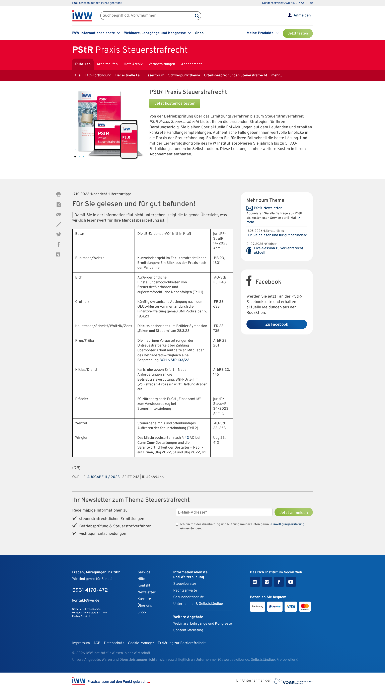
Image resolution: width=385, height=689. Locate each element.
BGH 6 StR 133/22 (174, 360)
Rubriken (83, 64)
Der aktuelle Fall (128, 75)
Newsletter (147, 592)
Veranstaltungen (162, 64)
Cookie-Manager (141, 643)
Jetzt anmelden (294, 513)
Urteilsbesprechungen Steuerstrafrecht (235, 75)
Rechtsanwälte (185, 590)
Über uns (145, 605)
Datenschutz (114, 643)
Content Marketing (188, 630)
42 (186, 438)
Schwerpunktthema (184, 75)
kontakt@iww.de (85, 600)
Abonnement (191, 64)
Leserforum (155, 75)
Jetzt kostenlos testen (174, 103)
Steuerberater (184, 584)
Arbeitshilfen (107, 64)
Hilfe (309, 3)
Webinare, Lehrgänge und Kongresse (202, 623)
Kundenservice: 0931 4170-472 (283, 3)
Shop (199, 33)
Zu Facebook (276, 324)
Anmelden (302, 15)
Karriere (144, 599)
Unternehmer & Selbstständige (198, 604)
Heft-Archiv (133, 64)
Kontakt (144, 585)
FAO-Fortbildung (98, 75)
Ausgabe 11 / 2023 (103, 477)
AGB (96, 643)
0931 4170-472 (90, 590)
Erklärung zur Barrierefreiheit (182, 643)
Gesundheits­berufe (188, 597)
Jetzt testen (298, 33)
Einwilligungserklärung (287, 524)
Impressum (81, 643)
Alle (77, 75)
